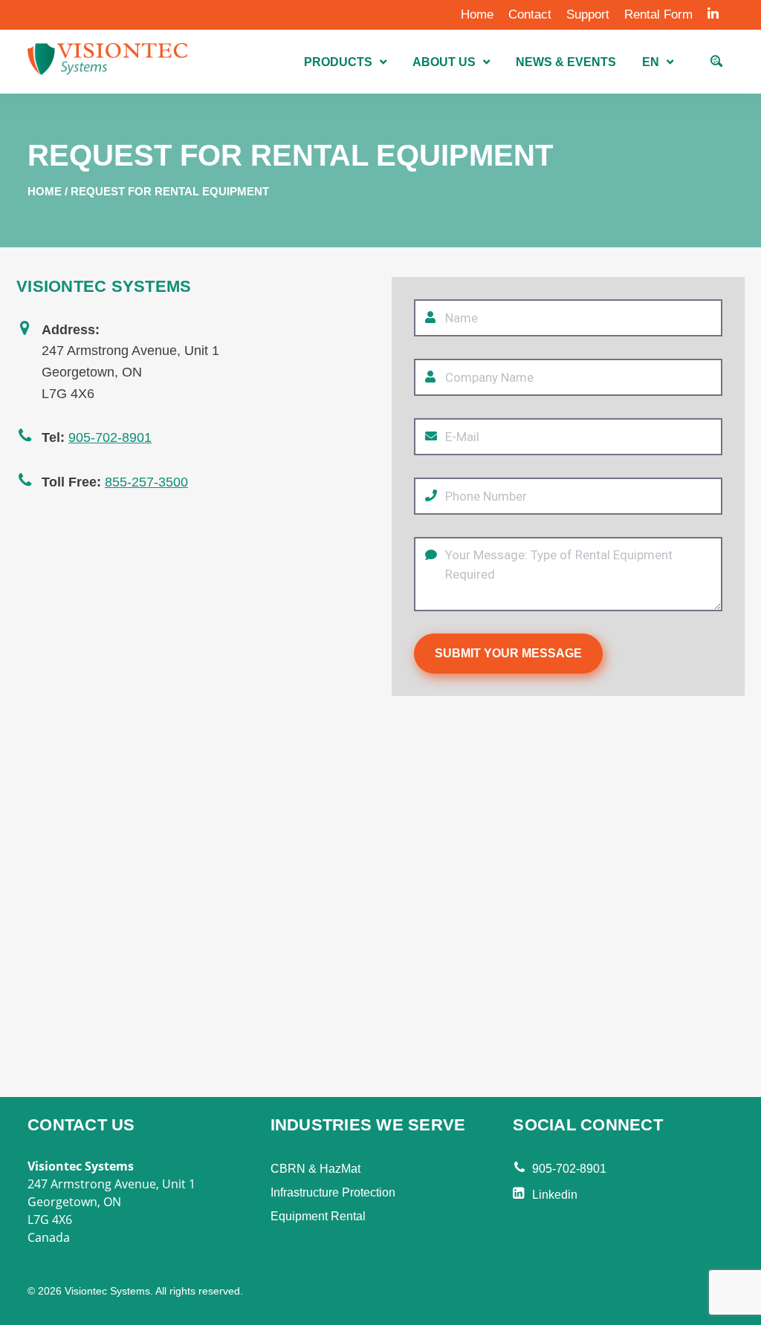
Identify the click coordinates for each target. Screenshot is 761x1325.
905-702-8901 (110, 437)
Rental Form (658, 14)
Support (587, 14)
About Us (444, 62)
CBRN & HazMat (315, 1168)
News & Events (566, 62)
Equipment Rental (318, 1216)
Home (477, 14)
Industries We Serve (368, 1125)
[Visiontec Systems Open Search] (716, 63)
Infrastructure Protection (333, 1192)
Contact (529, 14)
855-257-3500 (146, 482)
